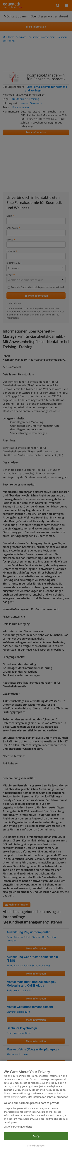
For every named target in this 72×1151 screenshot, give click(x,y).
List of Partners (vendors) (18, 1126)
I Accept (36, 1136)
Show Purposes (36, 1145)
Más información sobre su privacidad (48, 1097)
